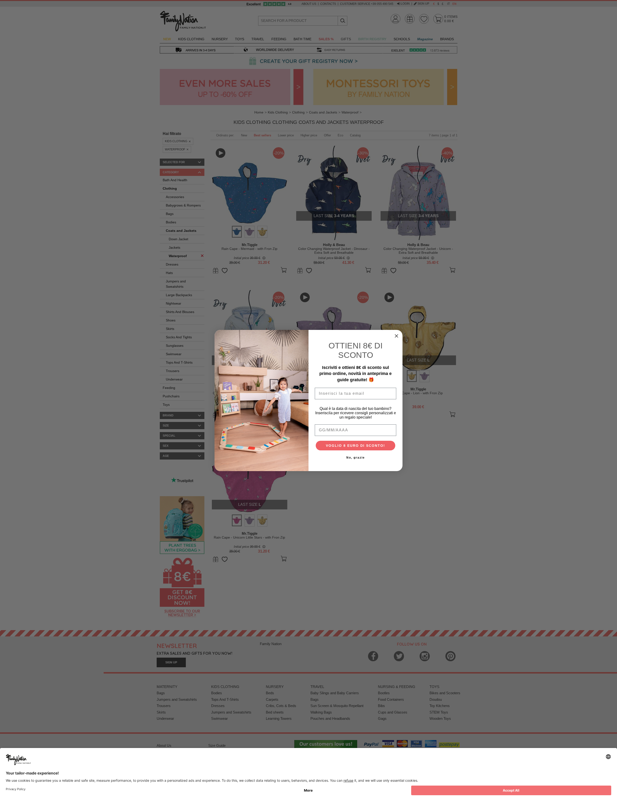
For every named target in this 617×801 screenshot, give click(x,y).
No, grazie (355, 457)
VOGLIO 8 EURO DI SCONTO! (355, 445)
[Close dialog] (396, 336)
